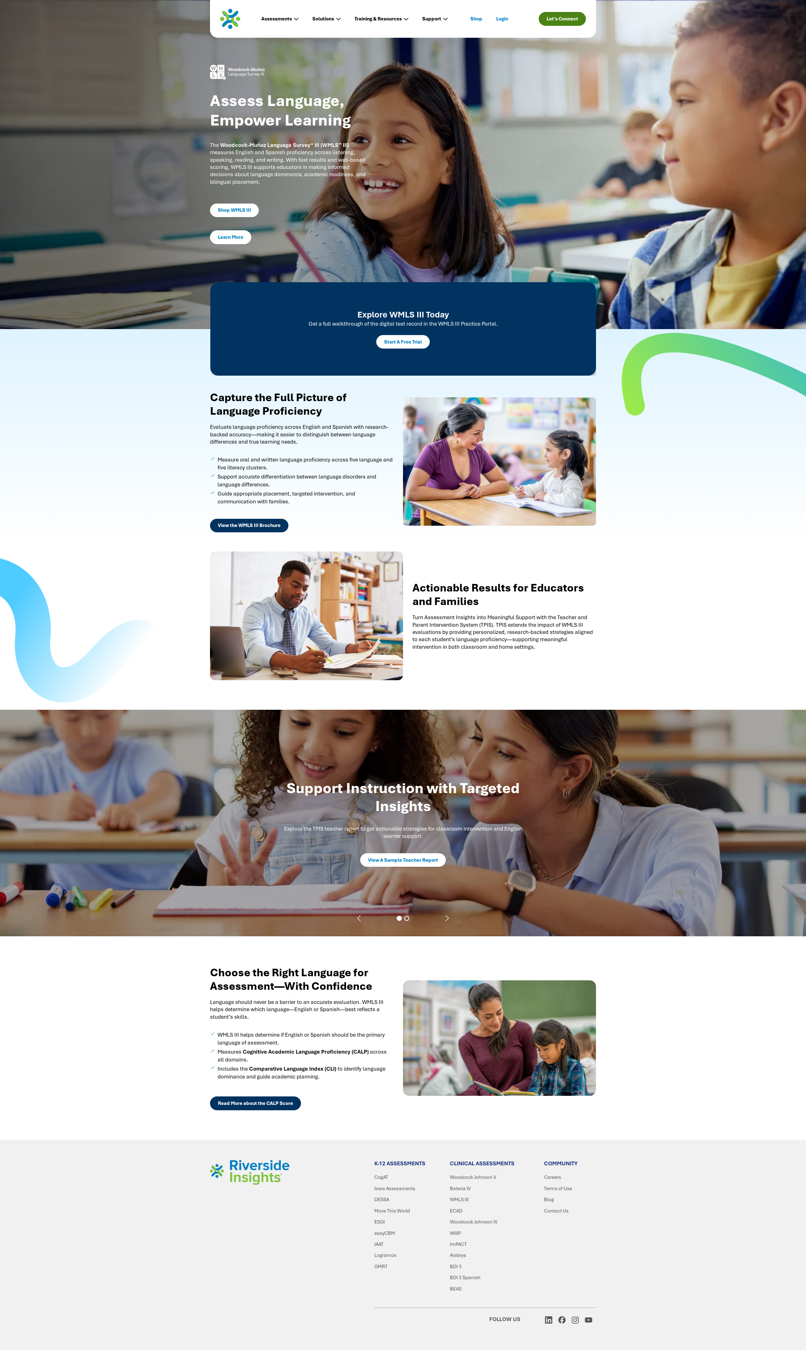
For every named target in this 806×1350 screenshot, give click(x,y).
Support (431, 19)
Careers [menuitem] (552, 1177)
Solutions (323, 19)
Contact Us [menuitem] (556, 1211)
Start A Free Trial (403, 342)
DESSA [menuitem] (381, 1199)
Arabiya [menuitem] (458, 1255)
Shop (476, 19)
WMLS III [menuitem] (459, 1199)
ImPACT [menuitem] (458, 1244)
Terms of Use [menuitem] (558, 1188)
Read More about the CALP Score (255, 1103)
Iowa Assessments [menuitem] (394, 1188)
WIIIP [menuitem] (455, 1233)
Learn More (230, 237)
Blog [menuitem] (549, 1199)
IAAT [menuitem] (378, 1244)
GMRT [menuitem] (381, 1266)
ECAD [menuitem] (456, 1211)
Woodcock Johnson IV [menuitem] (473, 1222)
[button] (359, 918)
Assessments (276, 19)
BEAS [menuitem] (456, 1289)
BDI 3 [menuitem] (456, 1266)
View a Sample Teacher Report (403, 860)
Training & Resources (378, 19)
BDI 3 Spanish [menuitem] (465, 1277)
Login (502, 19)
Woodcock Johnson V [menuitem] (473, 1177)
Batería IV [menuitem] (460, 1188)
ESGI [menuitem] (379, 1222)
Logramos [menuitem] (385, 1255)
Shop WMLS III (234, 210)
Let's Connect (562, 19)
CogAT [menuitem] (381, 1177)
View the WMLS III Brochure (249, 525)
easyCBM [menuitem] (384, 1233)
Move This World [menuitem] (392, 1211)
